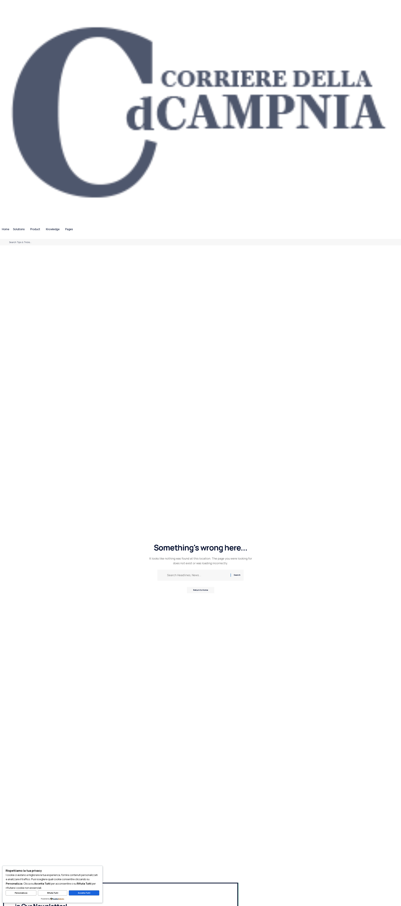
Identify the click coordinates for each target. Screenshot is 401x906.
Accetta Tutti (84, 893)
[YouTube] (9, 236)
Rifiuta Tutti (52, 893)
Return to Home (200, 590)
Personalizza (21, 893)
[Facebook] (2, 236)
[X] (6, 236)
